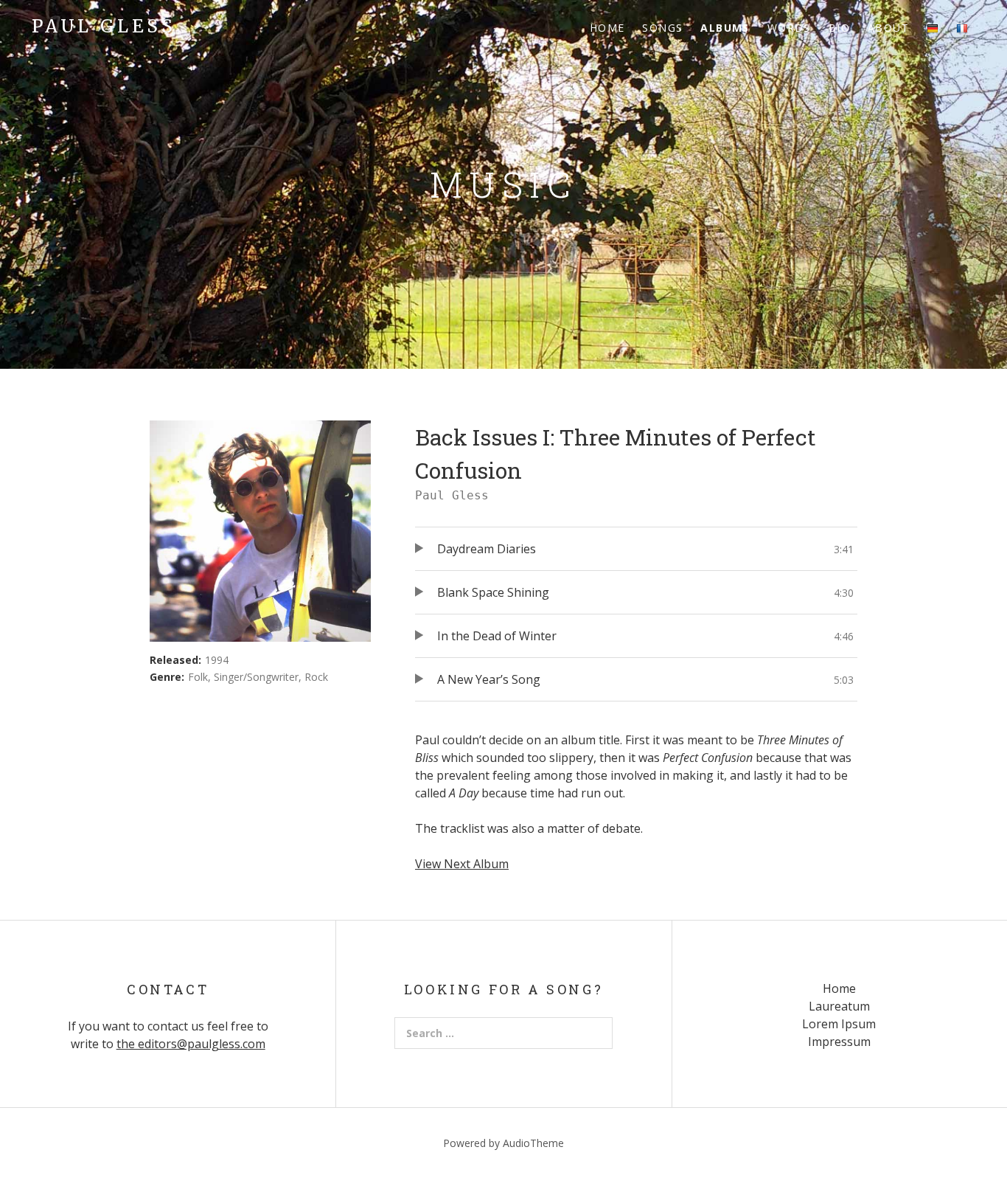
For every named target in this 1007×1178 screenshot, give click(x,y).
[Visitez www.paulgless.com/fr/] (962, 28)
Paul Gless (104, 26)
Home (607, 28)
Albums (724, 28)
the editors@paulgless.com (190, 1044)
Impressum (839, 1041)
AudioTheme (533, 1143)
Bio (839, 28)
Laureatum (839, 1006)
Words (789, 28)
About (888, 28)
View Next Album (462, 864)
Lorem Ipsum (839, 1024)
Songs (662, 28)
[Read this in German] (932, 28)
